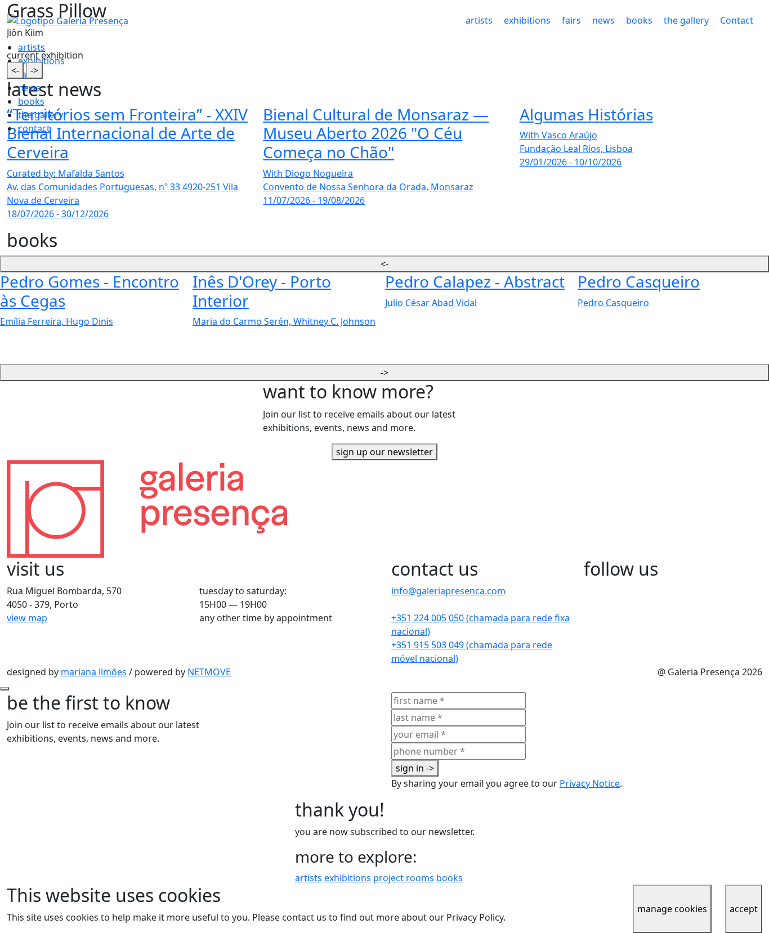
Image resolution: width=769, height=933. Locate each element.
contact (34, 128)
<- (15, 70)
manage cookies (672, 909)
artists (308, 878)
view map (27, 618)
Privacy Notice (590, 783)
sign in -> (415, 768)
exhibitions (347, 878)
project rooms (403, 878)
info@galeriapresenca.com (448, 591)
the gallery (40, 115)
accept (744, 909)
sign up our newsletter (384, 452)
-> (34, 70)
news (29, 88)
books (31, 101)
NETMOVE (209, 672)
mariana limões (94, 672)
